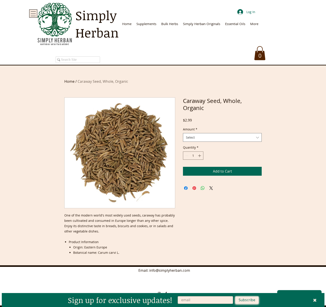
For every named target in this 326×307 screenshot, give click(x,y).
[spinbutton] (193, 155)
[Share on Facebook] (186, 188)
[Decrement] (186, 155)
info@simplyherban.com (169, 270)
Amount (190, 129)
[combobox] (222, 137)
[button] (260, 53)
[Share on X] (211, 188)
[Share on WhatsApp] (202, 188)
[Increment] (200, 155)
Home (69, 81)
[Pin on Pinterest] (194, 188)
